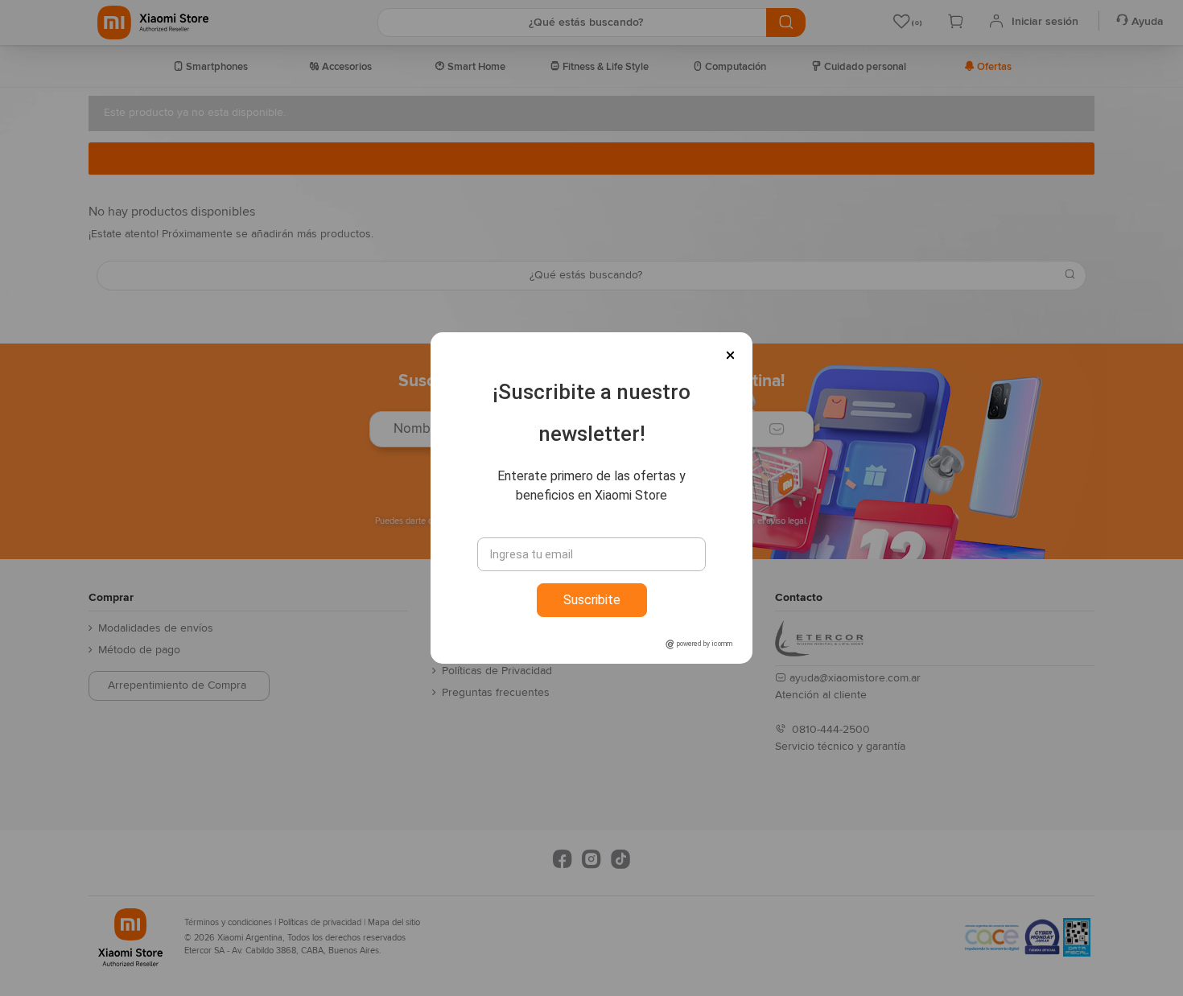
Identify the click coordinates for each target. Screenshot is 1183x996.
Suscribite (591, 599)
